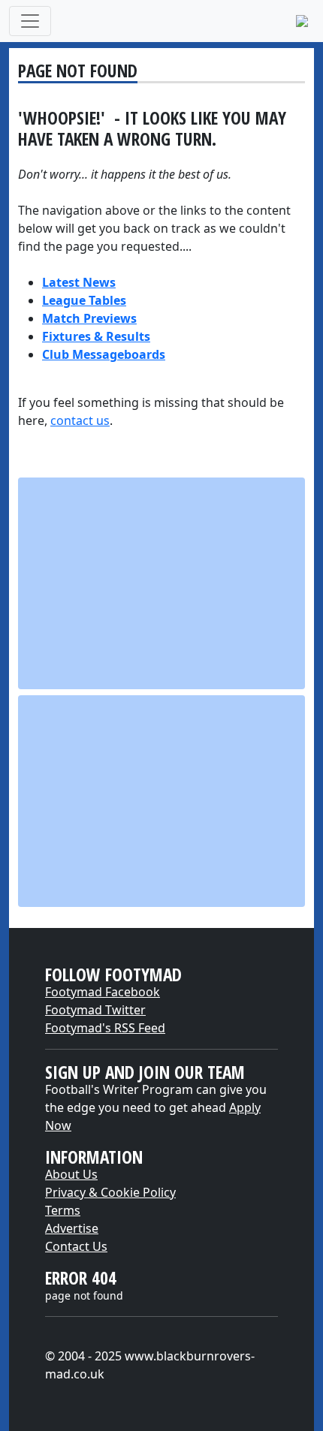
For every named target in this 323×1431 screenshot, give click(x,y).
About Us (71, 1174)
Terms (62, 1210)
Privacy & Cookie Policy (110, 1192)
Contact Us (76, 1246)
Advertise (71, 1228)
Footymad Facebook (102, 992)
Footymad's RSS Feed (105, 1028)
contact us (80, 420)
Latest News (79, 282)
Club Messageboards (103, 354)
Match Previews (89, 318)
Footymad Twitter (95, 1010)
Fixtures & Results (96, 336)
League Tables (84, 300)
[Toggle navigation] (30, 21)
